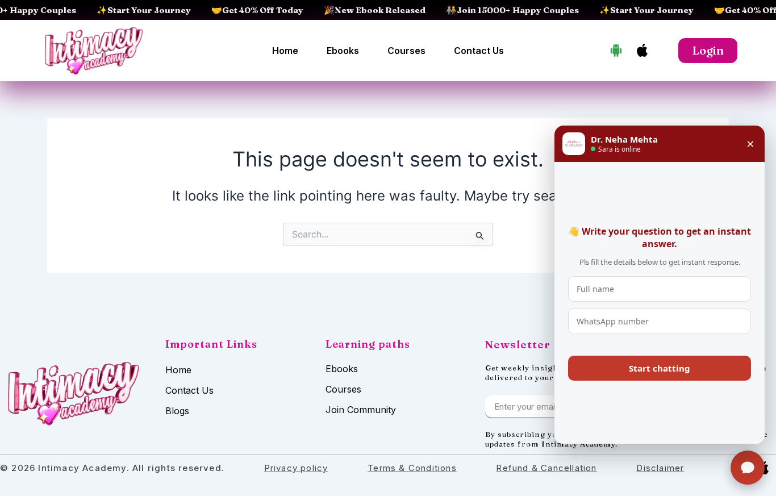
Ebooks (343, 50)
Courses (406, 50)
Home (285, 50)
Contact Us (479, 50)
